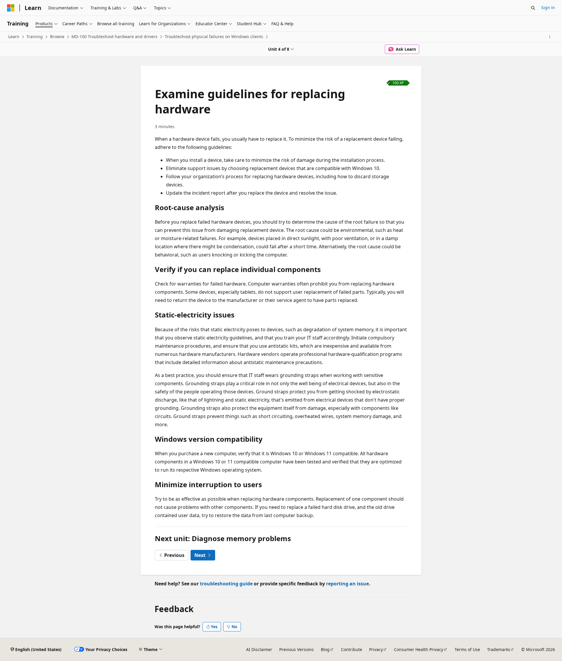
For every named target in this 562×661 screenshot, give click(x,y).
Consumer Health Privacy (418, 649)
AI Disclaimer (259, 649)
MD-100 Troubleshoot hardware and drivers (114, 36)
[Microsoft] (11, 8)
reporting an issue (347, 583)
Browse (57, 36)
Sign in (548, 7)
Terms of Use (467, 649)
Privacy (376, 649)
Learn (13, 36)
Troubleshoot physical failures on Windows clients (214, 36)
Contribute (351, 649)
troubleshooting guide (226, 583)
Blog (325, 649)
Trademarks (498, 649)
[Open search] (533, 8)
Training (34, 36)
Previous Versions (296, 649)
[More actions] (550, 37)
